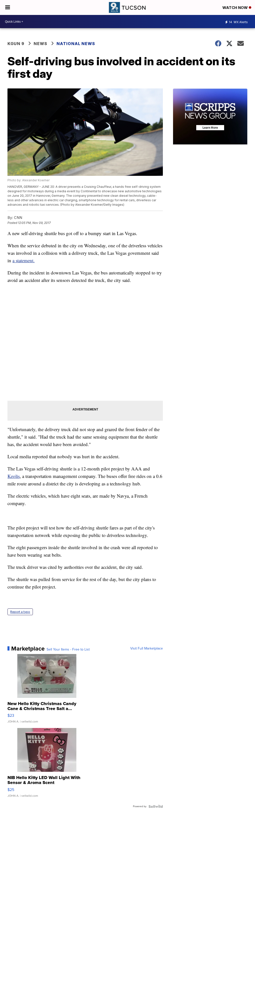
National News (76, 43)
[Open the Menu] (7, 7)
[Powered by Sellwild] (155, 806)
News (40, 43)
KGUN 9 (15, 43)
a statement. (23, 260)
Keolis (13, 476)
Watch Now (235, 7)
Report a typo (20, 612)
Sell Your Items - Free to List (68, 649)
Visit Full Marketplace (146, 648)
